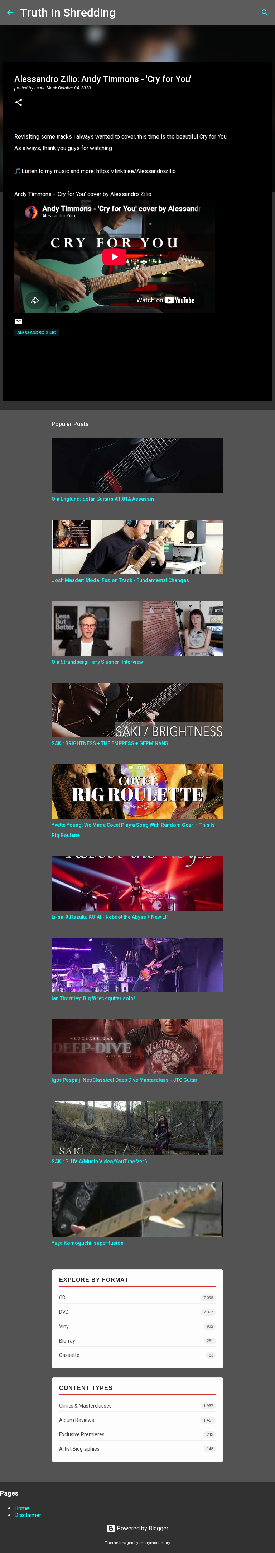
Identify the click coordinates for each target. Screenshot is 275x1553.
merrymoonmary (154, 1542)
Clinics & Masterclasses (136, 1406)
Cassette (136, 1355)
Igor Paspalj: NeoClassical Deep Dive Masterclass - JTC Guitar (125, 1080)
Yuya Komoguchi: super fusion (88, 1243)
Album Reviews (136, 1420)
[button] (18, 103)
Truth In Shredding (68, 12)
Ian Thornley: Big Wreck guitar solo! (93, 998)
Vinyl (136, 1326)
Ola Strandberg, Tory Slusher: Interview (97, 662)
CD (136, 1298)
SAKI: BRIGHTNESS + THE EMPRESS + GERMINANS (110, 743)
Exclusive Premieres (136, 1434)
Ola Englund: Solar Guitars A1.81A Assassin (103, 499)
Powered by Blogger (141, 1528)
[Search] (125, 12)
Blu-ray (136, 1341)
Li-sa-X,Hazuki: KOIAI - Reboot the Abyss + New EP (110, 917)
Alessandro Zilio (37, 332)
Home (21, 1508)
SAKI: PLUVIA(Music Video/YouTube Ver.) (99, 1161)
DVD (136, 1312)
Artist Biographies (136, 1449)
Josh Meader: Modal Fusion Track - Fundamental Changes (120, 580)
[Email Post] (18, 324)
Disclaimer (27, 1515)
